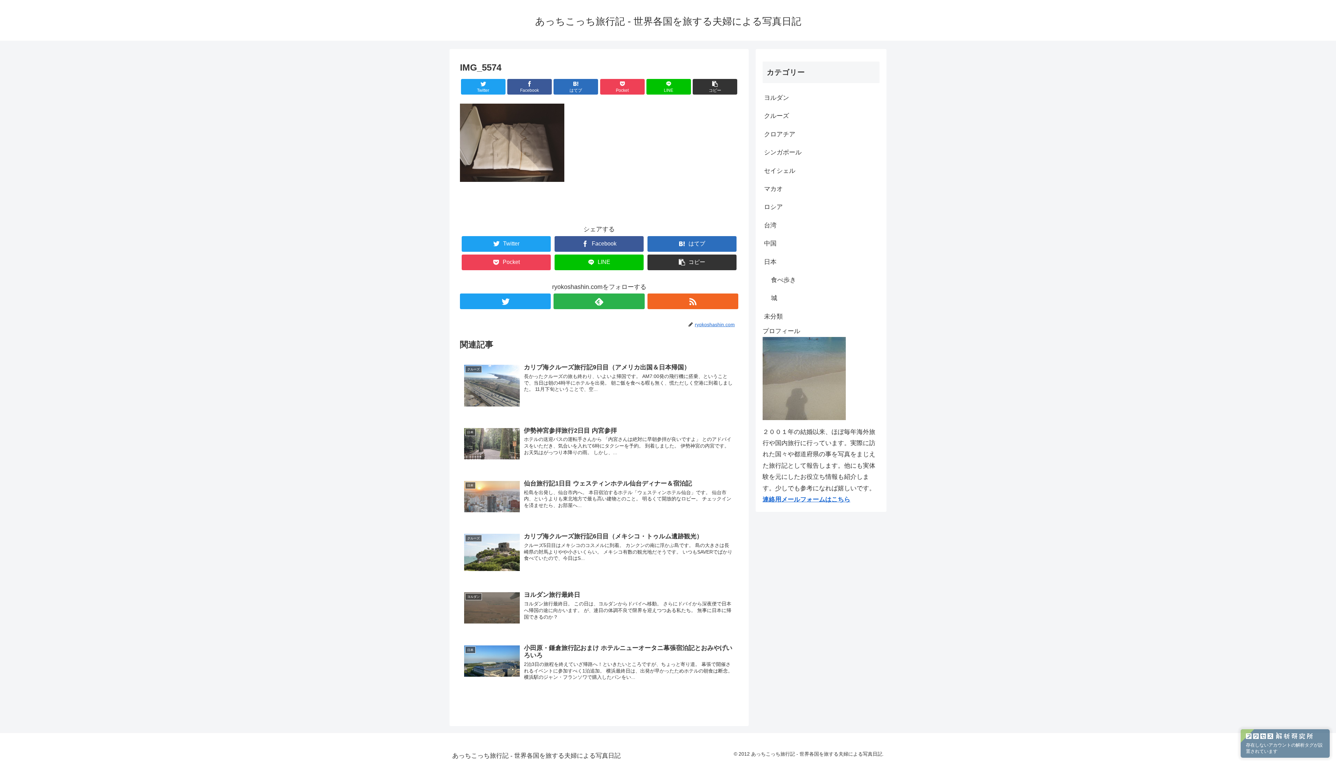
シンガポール (783, 152)
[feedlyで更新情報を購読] (599, 301)
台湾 (770, 225)
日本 (770, 261)
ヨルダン (776, 97)
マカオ (773, 188)
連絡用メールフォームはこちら (806, 499)
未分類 (773, 316)
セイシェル (779, 170)
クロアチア (779, 134)
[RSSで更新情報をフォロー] (692, 301)
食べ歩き (783, 279)
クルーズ (776, 115)
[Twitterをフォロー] (505, 301)
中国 (770, 243)
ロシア (773, 206)
